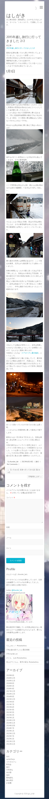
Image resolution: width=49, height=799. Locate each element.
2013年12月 (10, 733)
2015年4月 (10, 710)
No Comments (12, 464)
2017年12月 (10, 691)
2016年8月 (10, 696)
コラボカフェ (11, 762)
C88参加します (35, 476)
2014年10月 (10, 725)
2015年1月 (10, 717)
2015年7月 (10, 704)
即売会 (8, 764)
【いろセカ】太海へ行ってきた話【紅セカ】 (23, 471)
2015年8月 (10, 702)
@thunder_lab (17, 590)
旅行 (37, 461)
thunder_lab (14, 461)
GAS (7, 756)
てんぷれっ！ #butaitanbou (16, 646)
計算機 (8, 783)
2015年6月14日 (27, 461)
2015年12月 (10, 699)
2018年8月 (10, 683)
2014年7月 (10, 728)
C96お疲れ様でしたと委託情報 (18, 650)
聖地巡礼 (9, 778)
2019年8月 (10, 675)
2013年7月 (10, 736)
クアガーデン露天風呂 (30, 353)
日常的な (9, 770)
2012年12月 (10, 741)
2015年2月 (10, 715)
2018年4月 (10, 688)
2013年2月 (10, 739)
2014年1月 (10, 731)
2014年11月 (10, 723)
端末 (8, 775)
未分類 (8, 772)
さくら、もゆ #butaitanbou (16, 658)
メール (8, 538)
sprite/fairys (10, 759)
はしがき (16, 15)
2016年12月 (10, 694)
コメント (10, 497)
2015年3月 (10, 712)
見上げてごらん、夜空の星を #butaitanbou (22, 662)
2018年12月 (10, 678)
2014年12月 (10, 720)
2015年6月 (10, 707)
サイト (8, 548)
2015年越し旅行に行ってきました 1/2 (20, 48)
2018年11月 (10, 681)
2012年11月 (10, 744)
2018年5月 (10, 686)
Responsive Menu (41, 7)
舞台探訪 (9, 780)
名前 (8, 527)
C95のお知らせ (12, 654)
